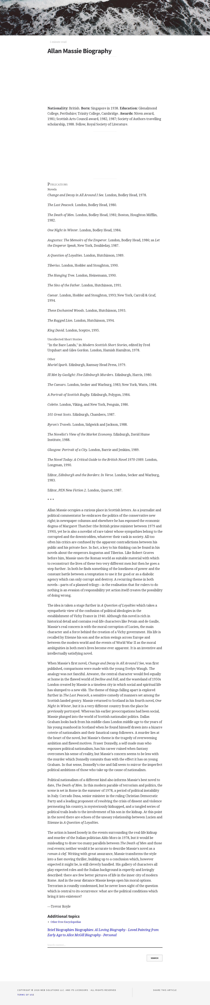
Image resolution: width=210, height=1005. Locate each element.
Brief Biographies (61, 930)
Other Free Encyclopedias (66, 922)
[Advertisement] (105, 80)
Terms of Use (25, 994)
